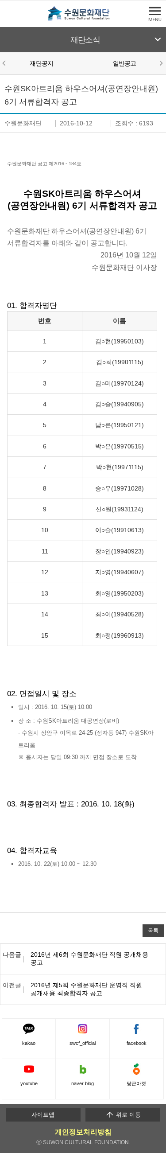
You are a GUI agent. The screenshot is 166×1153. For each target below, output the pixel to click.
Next (160, 63)
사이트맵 (42, 1114)
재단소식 (85, 39)
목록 (153, 930)
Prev (5, 63)
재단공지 (41, 63)
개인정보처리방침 (83, 1132)
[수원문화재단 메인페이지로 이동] (83, 19)
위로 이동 (127, 1114)
